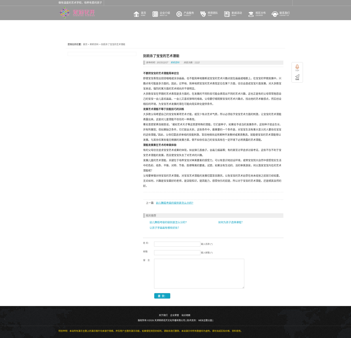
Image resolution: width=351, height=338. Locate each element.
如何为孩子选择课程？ (231, 222)
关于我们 (163, 315)
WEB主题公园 (205, 320)
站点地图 (186, 315)
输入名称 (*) (207, 244)
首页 (85, 44)
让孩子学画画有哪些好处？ (165, 227)
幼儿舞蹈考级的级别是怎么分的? (174, 202)
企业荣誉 (174, 315)
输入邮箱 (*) (207, 252)
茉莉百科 (94, 44)
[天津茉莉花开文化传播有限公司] (76, 18)
